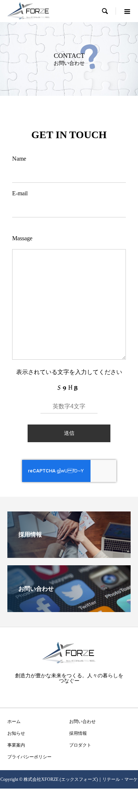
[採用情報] (69, 555)
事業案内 (16, 745)
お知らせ (16, 733)
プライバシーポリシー (29, 756)
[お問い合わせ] (69, 609)
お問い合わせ (82, 721)
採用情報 (78, 733)
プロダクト (80, 745)
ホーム (14, 721)
